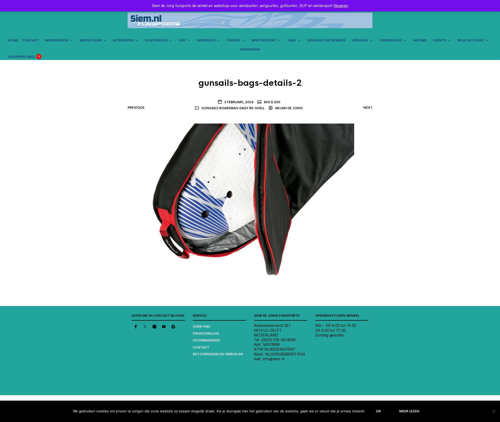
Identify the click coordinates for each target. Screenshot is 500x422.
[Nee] (493, 411)
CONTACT (30, 40)
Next (367, 108)
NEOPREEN (206, 40)
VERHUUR (360, 40)
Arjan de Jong (288, 108)
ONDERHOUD (390, 40)
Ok (378, 411)
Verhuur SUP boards (326, 40)
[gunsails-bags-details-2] (250, 201)
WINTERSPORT (264, 40)
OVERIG (233, 40)
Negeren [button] (341, 6)
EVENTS (439, 40)
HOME (13, 40)
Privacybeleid (206, 333)
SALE (292, 40)
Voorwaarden (206, 340)
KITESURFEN (123, 40)
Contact (201, 347)
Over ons (201, 326)
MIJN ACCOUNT (471, 40)
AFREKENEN (250, 49)
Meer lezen (409, 411)
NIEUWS (420, 40)
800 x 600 (271, 102)
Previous (136, 108)
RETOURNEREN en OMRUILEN (218, 354)
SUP (182, 40)
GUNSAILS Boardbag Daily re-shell (233, 108)
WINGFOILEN (90, 40)
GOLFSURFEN (156, 40)
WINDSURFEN (56, 40)
